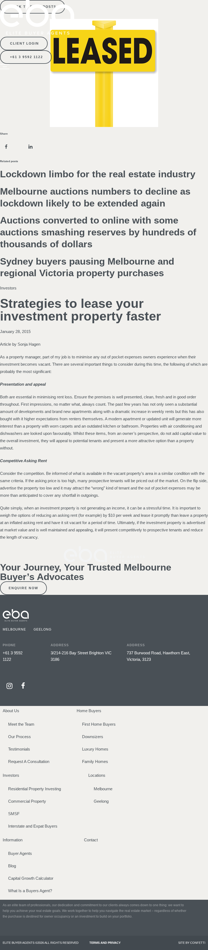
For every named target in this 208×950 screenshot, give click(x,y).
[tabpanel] (104, 649)
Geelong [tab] (42, 629)
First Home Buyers (99, 724)
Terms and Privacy (105, 942)
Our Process (19, 736)
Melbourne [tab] (14, 629)
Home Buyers (89, 710)
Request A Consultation (28, 761)
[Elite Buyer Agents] (37, 33)
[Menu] (4, 67)
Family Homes (95, 761)
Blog (12, 866)
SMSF (14, 813)
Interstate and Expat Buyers (32, 826)
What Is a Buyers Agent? (30, 890)
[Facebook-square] (23, 685)
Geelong (101, 801)
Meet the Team (21, 724)
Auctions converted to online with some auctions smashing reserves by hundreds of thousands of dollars (98, 232)
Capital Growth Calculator (30, 878)
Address (60, 645)
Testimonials (19, 749)
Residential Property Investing (34, 788)
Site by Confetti (191, 942)
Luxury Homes (95, 749)
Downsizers (92, 736)
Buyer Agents (20, 853)
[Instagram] (9, 685)
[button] (6, 147)
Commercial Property (27, 801)
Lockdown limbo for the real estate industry (97, 174)
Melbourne (103, 788)
